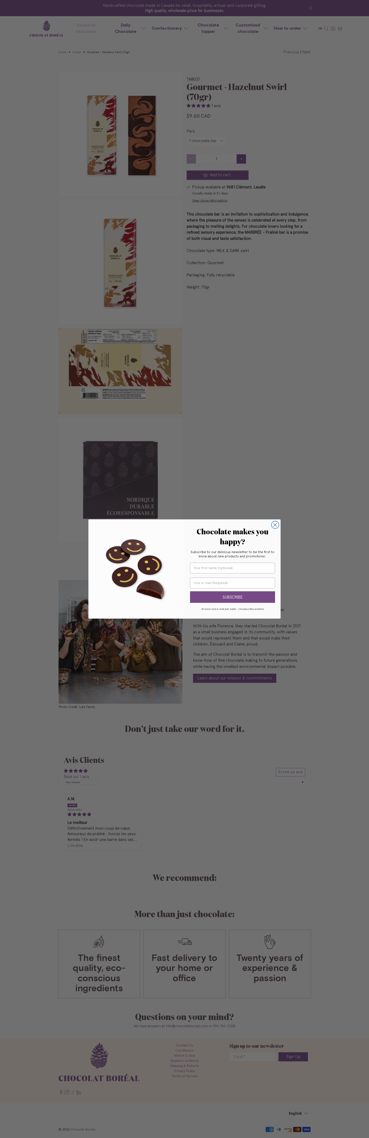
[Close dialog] (275, 525)
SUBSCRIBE (233, 597)
